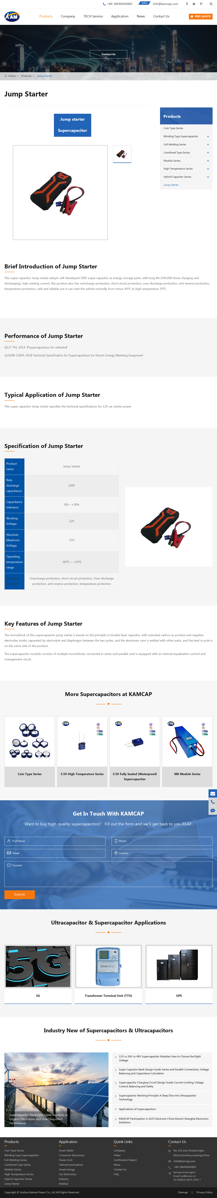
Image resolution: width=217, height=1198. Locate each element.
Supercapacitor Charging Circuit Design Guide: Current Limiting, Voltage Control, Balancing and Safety (161, 1084)
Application (119, 16)
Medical (63, 1184)
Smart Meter (66, 1150)
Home (12, 76)
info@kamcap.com (165, 4)
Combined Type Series (177, 153)
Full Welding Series (175, 144)
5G (38, 996)
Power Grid (65, 1160)
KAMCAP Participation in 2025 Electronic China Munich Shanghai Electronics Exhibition (164, 1121)
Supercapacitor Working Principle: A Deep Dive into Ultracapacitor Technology (157, 1097)
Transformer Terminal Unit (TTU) (108, 996)
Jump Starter (44, 76)
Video (117, 1155)
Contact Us (161, 16)
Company (68, 16)
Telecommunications (71, 1165)
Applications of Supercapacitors (137, 1109)
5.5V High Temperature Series (82, 751)
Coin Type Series (173, 128)
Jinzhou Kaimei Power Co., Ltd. (38, 1192)
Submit (19, 895)
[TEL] (213, 802)
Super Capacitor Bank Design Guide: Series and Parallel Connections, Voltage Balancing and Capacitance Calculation (164, 1071)
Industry (64, 1179)
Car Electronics (67, 1174)
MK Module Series (186, 751)
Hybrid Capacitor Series (177, 177)
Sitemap (183, 1192)
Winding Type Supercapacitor (181, 136)
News (141, 16)
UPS (179, 996)
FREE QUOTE (202, 16)
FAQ (116, 1174)
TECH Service (93, 16)
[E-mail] (213, 793)
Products (45, 16)
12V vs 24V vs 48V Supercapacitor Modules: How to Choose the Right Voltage (160, 1058)
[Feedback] (213, 810)
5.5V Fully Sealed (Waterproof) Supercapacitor (134, 751)
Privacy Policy (204, 1192)
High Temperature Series (178, 169)
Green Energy (67, 1169)
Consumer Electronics (71, 1155)
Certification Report (125, 1160)
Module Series (172, 161)
